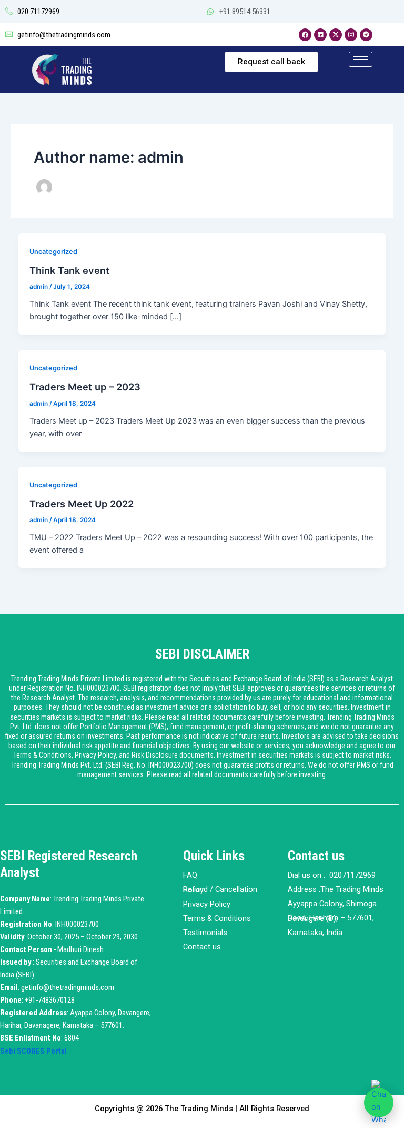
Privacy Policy (206, 904)
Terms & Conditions (217, 918)
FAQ (190, 875)
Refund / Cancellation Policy (220, 890)
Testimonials (205, 932)
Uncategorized (53, 252)
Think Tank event (69, 270)
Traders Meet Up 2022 (81, 503)
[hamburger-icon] (360, 59)
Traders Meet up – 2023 (84, 387)
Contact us (202, 947)
